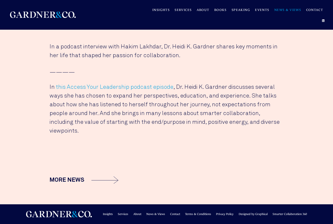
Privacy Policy (225, 214)
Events (262, 10)
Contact (314, 10)
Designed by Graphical (253, 214)
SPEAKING (241, 10)
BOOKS (220, 10)
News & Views (287, 10)
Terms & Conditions (198, 214)
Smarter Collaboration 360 (290, 214)
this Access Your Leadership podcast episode (114, 87)
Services (183, 10)
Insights (161, 10)
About (203, 10)
